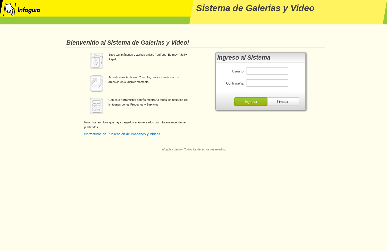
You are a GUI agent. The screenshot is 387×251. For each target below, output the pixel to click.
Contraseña (235, 83)
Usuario (238, 71)
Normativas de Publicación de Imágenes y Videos (122, 134)
